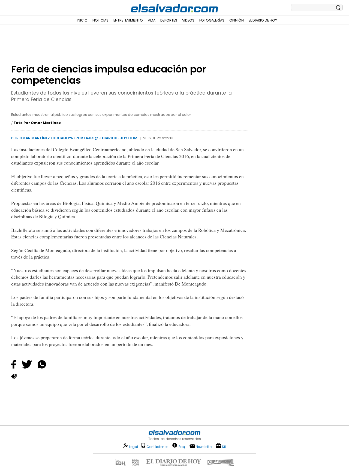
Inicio (82, 20)
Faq (182, 446)
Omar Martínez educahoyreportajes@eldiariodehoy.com (78, 138)
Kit (224, 446)
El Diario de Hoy (263, 20)
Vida (151, 20)
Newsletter (204, 446)
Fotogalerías (211, 20)
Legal (133, 446)
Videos (188, 20)
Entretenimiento (128, 20)
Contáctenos (157, 446)
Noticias (100, 20)
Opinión (236, 20)
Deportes (168, 20)
